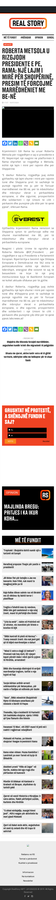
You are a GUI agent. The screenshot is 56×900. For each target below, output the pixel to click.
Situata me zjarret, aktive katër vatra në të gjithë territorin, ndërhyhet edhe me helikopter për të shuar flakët (28, 357)
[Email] (36, 143)
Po (11, 430)
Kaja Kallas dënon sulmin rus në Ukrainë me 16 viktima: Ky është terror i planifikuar (22, 595)
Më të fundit (10, 37)
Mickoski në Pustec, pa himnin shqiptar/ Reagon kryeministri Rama (20, 740)
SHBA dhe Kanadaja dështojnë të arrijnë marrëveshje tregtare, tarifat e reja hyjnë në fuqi (21, 671)
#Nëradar (26, 37)
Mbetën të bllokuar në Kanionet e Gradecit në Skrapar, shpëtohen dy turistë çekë (19, 784)
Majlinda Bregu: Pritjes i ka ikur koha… (21, 512)
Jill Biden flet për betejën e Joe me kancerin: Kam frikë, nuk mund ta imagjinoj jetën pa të (19, 581)
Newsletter (28, 881)
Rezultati (46, 441)
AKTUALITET (8, 44)
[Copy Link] (31, 143)
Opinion (39, 37)
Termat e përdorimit (28, 859)
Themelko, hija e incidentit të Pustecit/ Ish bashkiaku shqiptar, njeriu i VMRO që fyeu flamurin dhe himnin (21, 715)
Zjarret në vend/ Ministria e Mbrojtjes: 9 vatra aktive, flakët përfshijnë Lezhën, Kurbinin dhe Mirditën (22, 799)
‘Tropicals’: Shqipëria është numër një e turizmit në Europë (22, 552)
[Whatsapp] (20, 143)
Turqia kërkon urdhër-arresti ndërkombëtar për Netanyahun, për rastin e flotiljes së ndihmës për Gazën (21, 686)
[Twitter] (10, 143)
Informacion (28, 872)
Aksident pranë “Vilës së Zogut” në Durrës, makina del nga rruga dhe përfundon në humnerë (19, 770)
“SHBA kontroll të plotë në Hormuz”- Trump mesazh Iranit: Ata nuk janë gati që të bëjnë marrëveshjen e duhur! (21, 639)
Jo (11, 435)
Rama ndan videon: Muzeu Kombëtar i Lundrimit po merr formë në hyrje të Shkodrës (20, 755)
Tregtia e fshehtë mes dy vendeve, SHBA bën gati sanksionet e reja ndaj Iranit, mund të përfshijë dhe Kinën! (20, 610)
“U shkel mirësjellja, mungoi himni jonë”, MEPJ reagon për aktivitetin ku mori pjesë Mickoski (20, 813)
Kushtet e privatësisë (28, 863)
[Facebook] (4, 143)
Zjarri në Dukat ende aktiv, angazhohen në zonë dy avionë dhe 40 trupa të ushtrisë (21, 828)
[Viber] (26, 143)
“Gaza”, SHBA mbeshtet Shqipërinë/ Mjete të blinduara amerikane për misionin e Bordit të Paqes (20, 701)
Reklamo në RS (28, 854)
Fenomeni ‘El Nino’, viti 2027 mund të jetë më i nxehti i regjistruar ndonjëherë (25, 728)
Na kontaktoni (28, 876)
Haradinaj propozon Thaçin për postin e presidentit (21, 566)
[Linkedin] (15, 143)
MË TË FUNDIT (28, 540)
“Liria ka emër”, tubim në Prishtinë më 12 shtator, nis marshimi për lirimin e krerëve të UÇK (21, 625)
